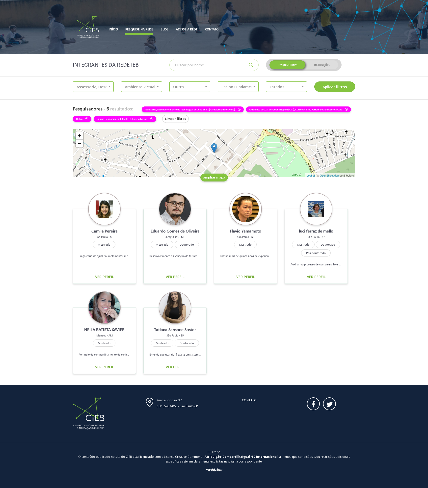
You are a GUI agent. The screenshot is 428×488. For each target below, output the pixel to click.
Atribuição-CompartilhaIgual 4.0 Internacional (241, 457)
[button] (93, 86)
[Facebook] (313, 403)
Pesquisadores (287, 65)
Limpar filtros (175, 118)
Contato (249, 400)
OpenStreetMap (329, 175)
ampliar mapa (214, 177)
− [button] (79, 143)
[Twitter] (329, 403)
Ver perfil (104, 276)
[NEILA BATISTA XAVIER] (214, 148)
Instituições (322, 65)
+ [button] (79, 136)
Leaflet (311, 175)
